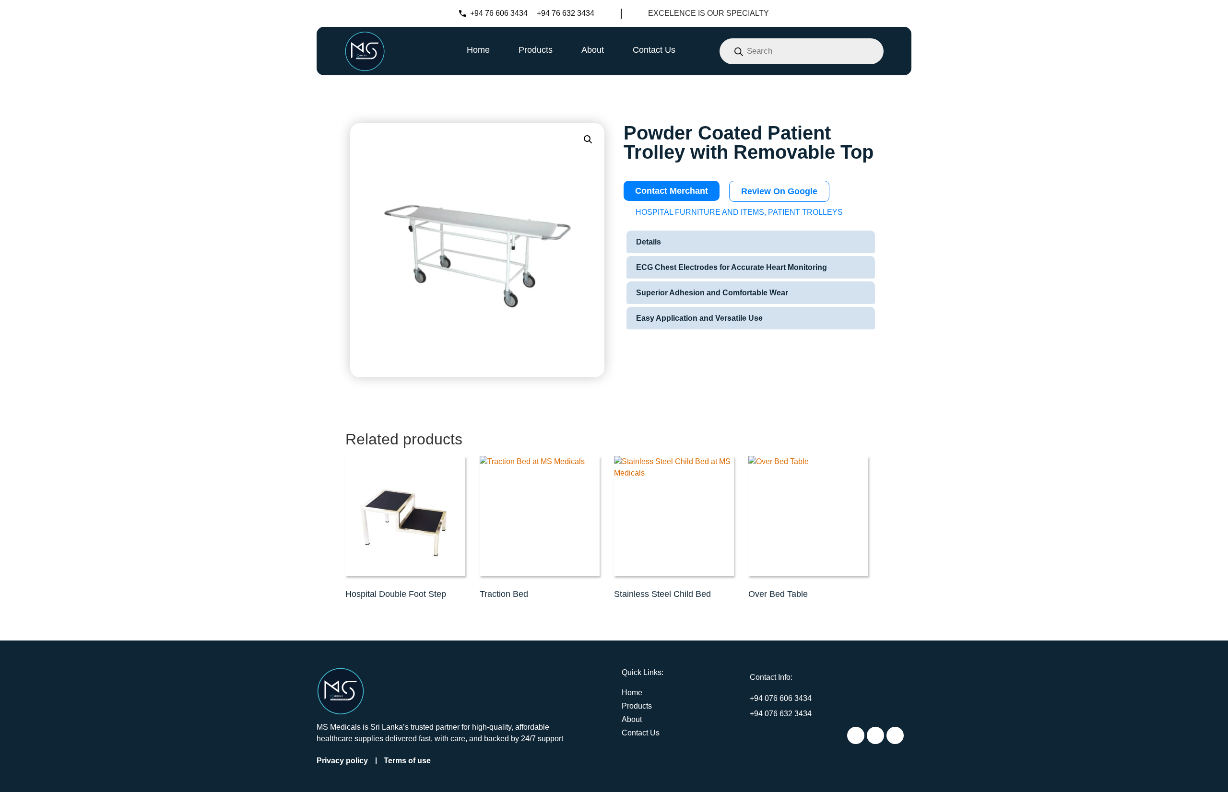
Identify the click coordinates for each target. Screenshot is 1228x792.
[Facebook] (875, 735)
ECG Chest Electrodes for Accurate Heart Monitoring (731, 267)
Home (478, 50)
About (592, 50)
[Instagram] (855, 735)
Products (536, 50)
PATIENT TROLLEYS (805, 212)
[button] (588, 139)
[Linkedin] (895, 735)
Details (648, 242)
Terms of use (407, 761)
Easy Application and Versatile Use (699, 318)
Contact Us (654, 50)
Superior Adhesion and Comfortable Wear (712, 293)
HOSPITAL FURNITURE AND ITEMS (700, 212)
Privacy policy (342, 761)
